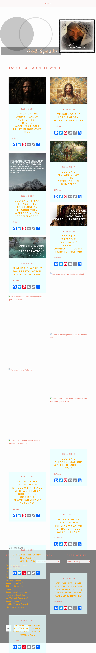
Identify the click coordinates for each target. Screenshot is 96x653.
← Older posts (17, 548)
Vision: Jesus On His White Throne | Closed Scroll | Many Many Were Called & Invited (69, 589)
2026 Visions (27, 109)
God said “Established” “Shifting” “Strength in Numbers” (69, 178)
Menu (48, 3)
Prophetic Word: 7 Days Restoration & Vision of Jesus (27, 271)
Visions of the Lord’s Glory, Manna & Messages (68, 117)
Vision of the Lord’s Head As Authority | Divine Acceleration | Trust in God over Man (27, 123)
